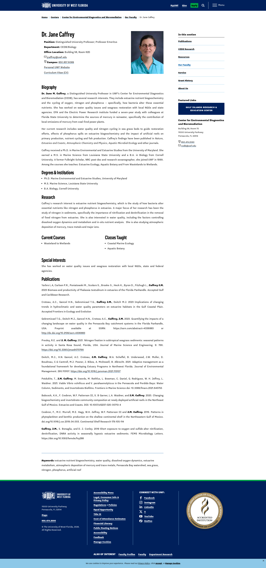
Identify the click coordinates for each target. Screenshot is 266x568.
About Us (183, 88)
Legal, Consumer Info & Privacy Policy (106, 499)
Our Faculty (131, 17)
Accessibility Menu (104, 492)
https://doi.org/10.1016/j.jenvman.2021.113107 (96, 371)
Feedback (99, 537)
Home (45, 17)
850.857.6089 (66, 62)
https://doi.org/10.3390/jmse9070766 (63, 349)
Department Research (160, 554)
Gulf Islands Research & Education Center (201, 109)
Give (184, 5)
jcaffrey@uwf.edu (57, 57)
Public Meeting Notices (106, 528)
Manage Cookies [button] (172, 563)
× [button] (263, 561)
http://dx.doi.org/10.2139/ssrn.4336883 (63, 332)
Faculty (142, 554)
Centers (55, 17)
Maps (44, 515)
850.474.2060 (187, 142)
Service (182, 72)
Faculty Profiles (127, 554)
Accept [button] (158, 563)
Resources (183, 57)
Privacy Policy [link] (144, 563)
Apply (194, 5)
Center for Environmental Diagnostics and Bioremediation (92, 17)
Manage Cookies (102, 541)
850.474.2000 (49, 520)
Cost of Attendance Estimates (110, 518)
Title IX (97, 514)
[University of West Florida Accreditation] (204, 511)
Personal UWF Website (57, 67)
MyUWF (174, 5)
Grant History (185, 80)
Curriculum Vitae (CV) (56, 72)
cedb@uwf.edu (188, 146)
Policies (113, 505)
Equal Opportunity (103, 509)
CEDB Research (186, 49)
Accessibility (100, 532)
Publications (185, 41)
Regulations (100, 505)
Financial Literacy (103, 523)
